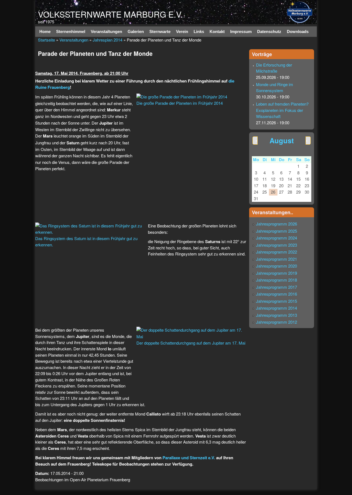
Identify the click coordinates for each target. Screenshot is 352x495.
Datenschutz (269, 31)
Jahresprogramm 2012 (276, 322)
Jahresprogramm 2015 (276, 301)
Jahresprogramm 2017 (276, 287)
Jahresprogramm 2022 (276, 252)
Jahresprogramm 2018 (276, 280)
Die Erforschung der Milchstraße (274, 68)
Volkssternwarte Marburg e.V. (110, 14)
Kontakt (217, 31)
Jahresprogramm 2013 (276, 315)
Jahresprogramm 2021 (276, 259)
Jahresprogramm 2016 (276, 294)
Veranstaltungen (106, 31)
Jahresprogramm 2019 (276, 273)
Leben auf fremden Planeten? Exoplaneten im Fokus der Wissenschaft (282, 110)
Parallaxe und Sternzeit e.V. (189, 458)
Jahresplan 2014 (107, 40)
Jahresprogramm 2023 (276, 245)
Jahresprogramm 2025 (276, 231)
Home (45, 31)
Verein (182, 31)
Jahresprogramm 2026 (276, 224)
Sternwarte (159, 31)
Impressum (241, 31)
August (282, 140)
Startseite (46, 40)
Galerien (136, 31)
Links (199, 31)
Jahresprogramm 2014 (276, 308)
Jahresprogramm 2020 (276, 266)
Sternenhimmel (70, 31)
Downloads (298, 31)
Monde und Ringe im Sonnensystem (274, 87)
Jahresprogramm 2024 (276, 238)
